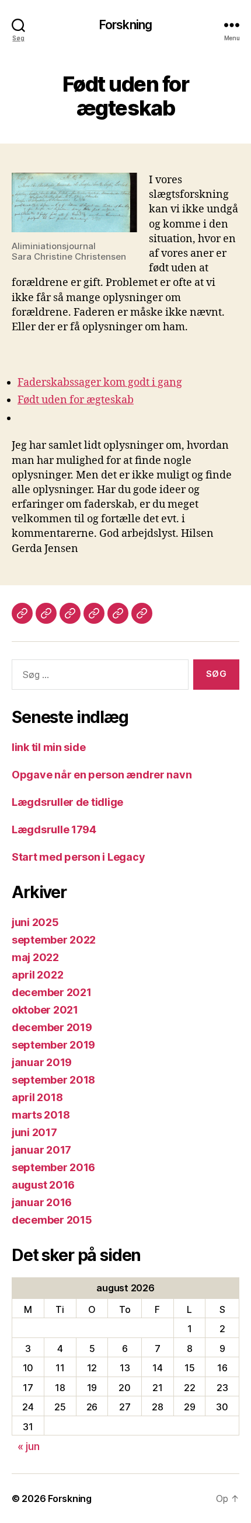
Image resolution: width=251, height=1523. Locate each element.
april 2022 (37, 975)
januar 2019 (42, 1062)
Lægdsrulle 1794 (54, 829)
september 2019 (53, 1045)
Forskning (125, 25)
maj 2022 (35, 957)
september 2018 (53, 1080)
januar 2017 (41, 1150)
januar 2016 (42, 1202)
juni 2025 (35, 922)
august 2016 (43, 1185)
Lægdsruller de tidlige (67, 802)
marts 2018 (40, 1115)
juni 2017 (34, 1132)
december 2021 (52, 992)
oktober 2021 (45, 1010)
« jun (29, 1446)
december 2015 (52, 1220)
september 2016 (53, 1167)
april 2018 (37, 1097)
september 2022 (54, 940)
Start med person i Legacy (78, 857)
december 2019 (52, 1027)
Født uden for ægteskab (76, 400)
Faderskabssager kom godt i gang (100, 382)
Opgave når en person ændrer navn (101, 775)
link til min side (48, 747)
